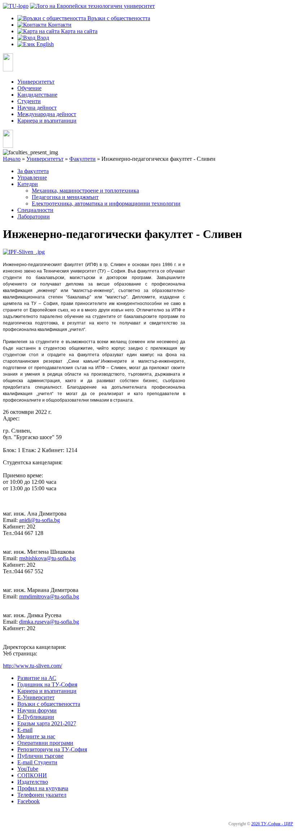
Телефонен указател (41, 795)
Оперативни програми (45, 743)
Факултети (82, 159)
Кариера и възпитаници (47, 121)
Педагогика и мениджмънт (65, 197)
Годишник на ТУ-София (47, 684)
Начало (12, 159)
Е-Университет (36, 697)
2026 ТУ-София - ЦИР (272, 823)
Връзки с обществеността (48, 704)
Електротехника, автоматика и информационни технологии (106, 203)
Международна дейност (46, 114)
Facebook (28, 801)
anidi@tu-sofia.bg (39, 520)
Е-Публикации (35, 717)
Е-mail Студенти (37, 762)
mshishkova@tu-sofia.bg (47, 558)
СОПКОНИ (32, 775)
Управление (32, 177)
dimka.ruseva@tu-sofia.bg (49, 622)
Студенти (29, 101)
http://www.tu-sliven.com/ (32, 666)
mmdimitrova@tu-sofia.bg (49, 596)
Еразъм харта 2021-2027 (46, 723)
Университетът (36, 82)
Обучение (29, 88)
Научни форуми (37, 710)
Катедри (27, 184)
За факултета (33, 171)
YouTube (27, 769)
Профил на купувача (42, 788)
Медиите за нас (36, 736)
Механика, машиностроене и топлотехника (85, 190)
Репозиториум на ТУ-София (52, 749)
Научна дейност (37, 108)
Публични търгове (40, 756)
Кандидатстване (37, 95)
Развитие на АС (36, 678)
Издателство (32, 782)
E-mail (24, 730)
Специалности (35, 210)
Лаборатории (33, 216)
